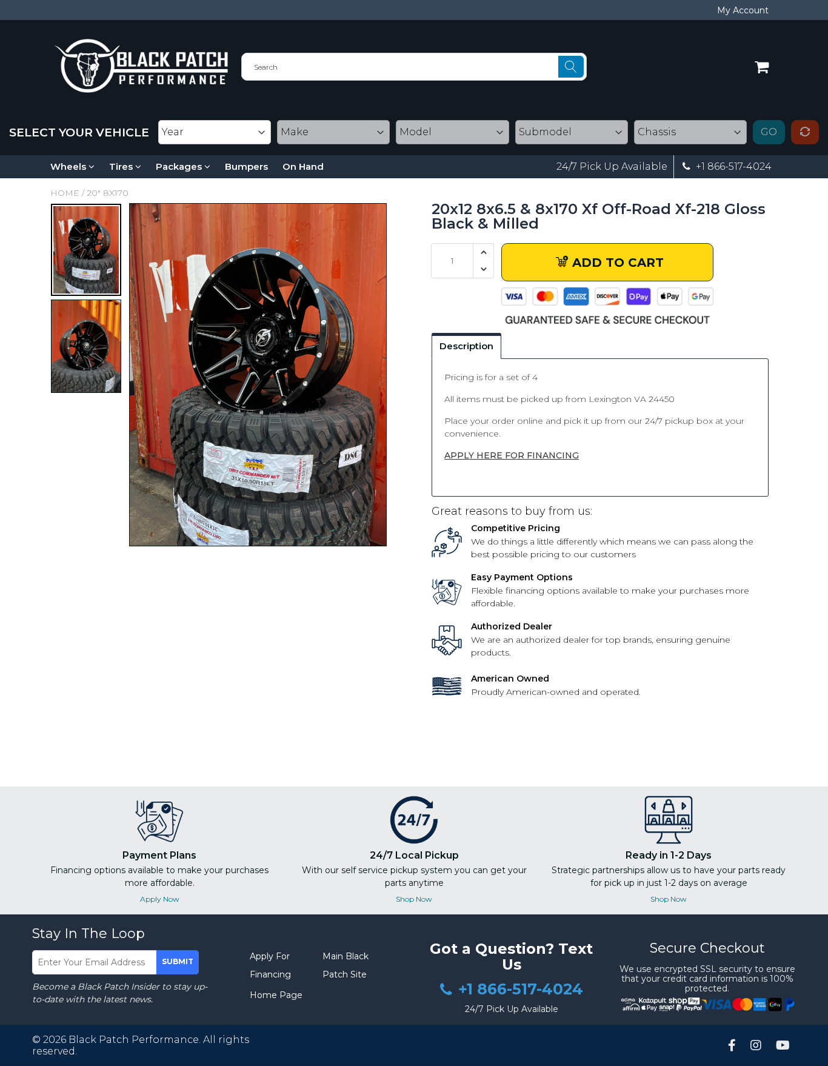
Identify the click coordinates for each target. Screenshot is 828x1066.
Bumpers (246, 166)
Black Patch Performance (133, 1039)
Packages (180, 166)
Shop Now (414, 898)
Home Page (276, 995)
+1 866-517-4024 (732, 166)
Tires (122, 166)
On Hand (303, 166)
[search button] (571, 67)
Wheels (69, 166)
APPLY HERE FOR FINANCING (511, 455)
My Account (743, 10)
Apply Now (159, 898)
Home (64, 192)
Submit (177, 961)
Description (466, 346)
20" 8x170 (108, 192)
